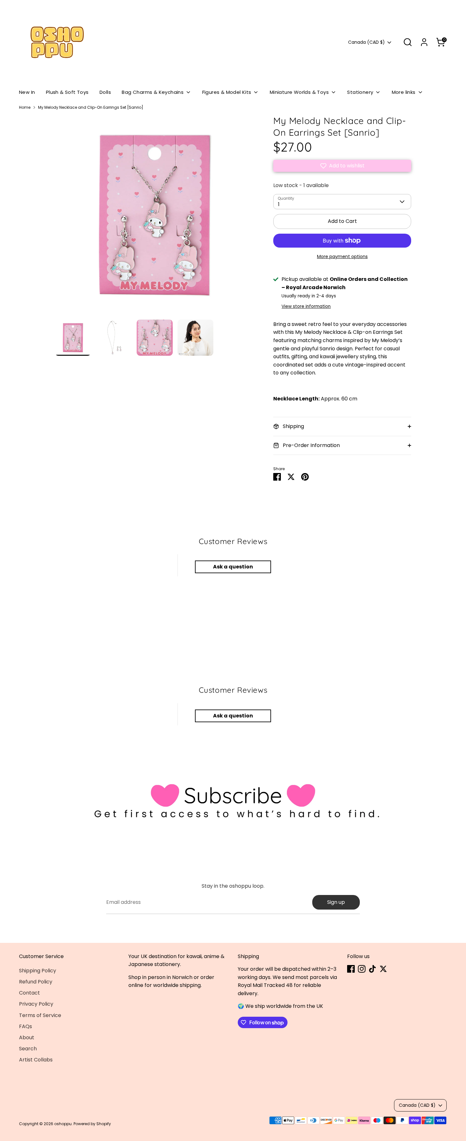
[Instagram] (362, 969)
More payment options (342, 256)
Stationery (360, 92)
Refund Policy (35, 981)
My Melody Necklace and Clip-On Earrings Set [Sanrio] (90, 107)
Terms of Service (40, 1015)
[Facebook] (351, 969)
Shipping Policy (37, 970)
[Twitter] (383, 969)
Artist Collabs (36, 1059)
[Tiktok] (372, 969)
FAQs (25, 1026)
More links (404, 92)
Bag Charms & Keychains (153, 92)
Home (24, 107)
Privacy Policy (36, 1004)
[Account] (424, 42)
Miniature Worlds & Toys (300, 92)
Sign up (336, 902)
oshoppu (63, 1123)
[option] (155, 217)
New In (27, 92)
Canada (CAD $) (366, 42)
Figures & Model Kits (227, 92)
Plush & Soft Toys (67, 92)
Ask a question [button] (233, 566)
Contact (29, 992)
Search (28, 1048)
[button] (342, 166)
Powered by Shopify (92, 1123)
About (26, 1037)
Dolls (105, 92)
